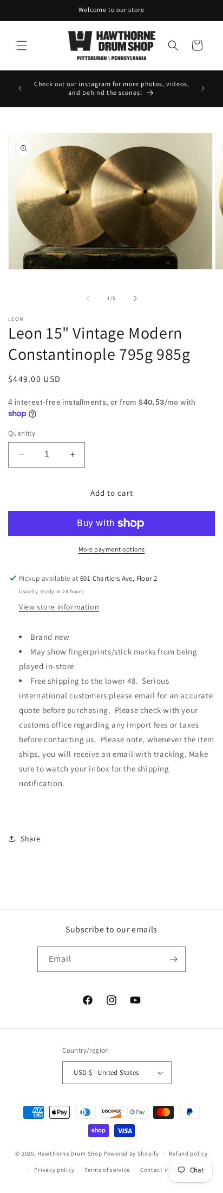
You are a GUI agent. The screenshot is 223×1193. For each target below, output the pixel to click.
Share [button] (31, 839)
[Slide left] (88, 298)
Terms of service (107, 1169)
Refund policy (188, 1153)
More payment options (111, 549)
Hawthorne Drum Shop (69, 1153)
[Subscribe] (173, 959)
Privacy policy (54, 1169)
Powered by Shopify (131, 1153)
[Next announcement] (203, 88)
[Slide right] (135, 298)
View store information (59, 607)
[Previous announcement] (20, 88)
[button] (22, 45)
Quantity (21, 433)
